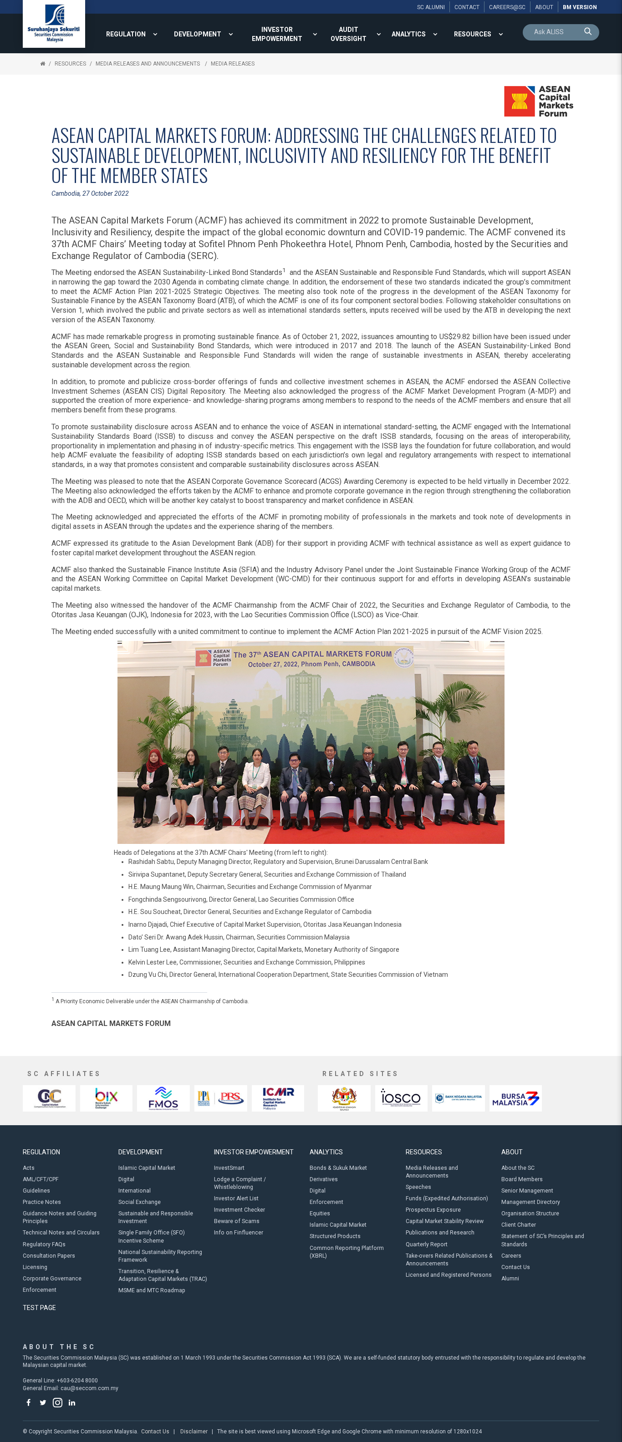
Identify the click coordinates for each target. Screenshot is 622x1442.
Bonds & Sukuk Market (338, 1168)
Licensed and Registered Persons (449, 1275)
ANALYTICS (409, 34)
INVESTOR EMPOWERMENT (277, 34)
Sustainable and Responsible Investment (155, 1217)
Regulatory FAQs (44, 1244)
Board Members (522, 1179)
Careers (511, 1256)
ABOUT (512, 1152)
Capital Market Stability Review (445, 1221)
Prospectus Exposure (433, 1210)
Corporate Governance (52, 1278)
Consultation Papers (49, 1256)
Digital (126, 1179)
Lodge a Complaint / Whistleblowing (240, 1183)
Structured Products (335, 1236)
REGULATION (126, 34)
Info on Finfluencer (238, 1232)
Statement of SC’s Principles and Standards (542, 1240)
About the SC (518, 1168)
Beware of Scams (237, 1221)
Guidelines (36, 1191)
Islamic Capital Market (146, 1168)
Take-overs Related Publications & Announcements (449, 1260)
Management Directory (530, 1202)
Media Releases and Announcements (148, 64)
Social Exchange (139, 1202)
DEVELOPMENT (197, 34)
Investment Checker (239, 1210)
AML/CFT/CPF (41, 1179)
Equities (320, 1213)
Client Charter (518, 1225)
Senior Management (527, 1191)
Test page (39, 1307)
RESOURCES (472, 34)
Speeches (418, 1187)
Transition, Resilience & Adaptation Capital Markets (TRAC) (162, 1275)
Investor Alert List (236, 1198)
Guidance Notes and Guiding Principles (60, 1217)
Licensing (35, 1267)
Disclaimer (194, 1431)
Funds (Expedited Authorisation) (447, 1198)
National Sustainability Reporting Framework (160, 1256)
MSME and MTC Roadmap (151, 1290)
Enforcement (39, 1290)
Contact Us (515, 1267)
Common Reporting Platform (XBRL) (347, 1252)
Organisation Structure (530, 1213)
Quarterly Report (427, 1244)
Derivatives (324, 1179)
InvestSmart (229, 1168)
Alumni (510, 1278)
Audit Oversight (349, 34)
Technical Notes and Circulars (61, 1232)
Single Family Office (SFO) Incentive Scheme (151, 1236)
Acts (29, 1168)
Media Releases (233, 64)
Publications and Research (440, 1232)
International (134, 1191)
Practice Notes (42, 1202)
